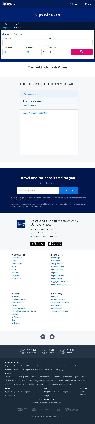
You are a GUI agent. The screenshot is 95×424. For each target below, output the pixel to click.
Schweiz (54, 384)
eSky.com (43, 402)
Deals (14, 269)
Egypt (7, 391)
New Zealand (83, 392)
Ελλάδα (8, 380)
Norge (67, 380)
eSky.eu (35, 402)
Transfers (15, 275)
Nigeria (27, 391)
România (22, 384)
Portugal (8, 384)
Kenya (13, 391)
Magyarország (39, 380)
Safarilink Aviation (19, 308)
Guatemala (79, 366)
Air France (16, 323)
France (83, 377)
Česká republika (45, 377)
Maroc (20, 391)
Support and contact (59, 311)
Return (8, 34)
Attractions (16, 278)
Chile (23, 366)
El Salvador (30, 366)
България (33, 377)
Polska (84, 380)
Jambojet (15, 296)
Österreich (75, 380)
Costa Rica (50, 366)
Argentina (9, 366)
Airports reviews (57, 275)
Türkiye (46, 395)
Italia (30, 380)
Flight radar (55, 260)
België (7, 377)
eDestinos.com (55, 402)
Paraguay (59, 369)
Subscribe (68, 190)
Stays (14, 260)
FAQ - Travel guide (58, 284)
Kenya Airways (17, 302)
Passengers (52, 48)
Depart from (7, 38)
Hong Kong (47, 391)
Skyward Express (18, 299)
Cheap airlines (56, 263)
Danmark (56, 377)
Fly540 (14, 305)
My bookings (56, 305)
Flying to (51, 38)
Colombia (40, 366)
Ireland (23, 380)
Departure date (8, 48)
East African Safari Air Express (24, 311)
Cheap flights (17, 258)
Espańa (76, 377)
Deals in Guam (28, 105)
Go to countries (31, 94)
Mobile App (55, 258)
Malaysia (57, 391)
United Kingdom (65, 384)
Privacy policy (56, 308)
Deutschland (67, 377)
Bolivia (17, 366)
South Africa (10, 395)
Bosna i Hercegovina (19, 377)
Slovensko (39, 384)
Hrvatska (15, 380)
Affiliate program (58, 299)
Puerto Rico (49, 369)
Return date (29, 48)
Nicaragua (26, 369)
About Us (55, 296)
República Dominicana (65, 366)
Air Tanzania (16, 317)
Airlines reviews (57, 269)
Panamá (34, 369)
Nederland (59, 380)
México (17, 369)
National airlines (57, 266)
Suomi (47, 384)
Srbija (15, 384)
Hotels (14, 266)
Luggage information (59, 281)
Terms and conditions (60, 302)
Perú (41, 369)
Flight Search (17, 263)
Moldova (50, 380)
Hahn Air (15, 314)
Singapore (66, 391)
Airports (54, 272)
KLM (13, 320)
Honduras (9, 369)
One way (19, 34)
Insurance (16, 272)
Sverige (31, 384)
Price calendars (57, 278)
